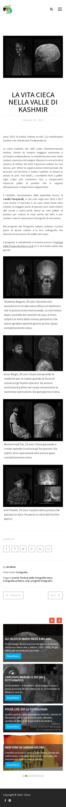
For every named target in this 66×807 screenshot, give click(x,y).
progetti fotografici (41, 580)
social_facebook (5, 800)
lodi (27, 580)
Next (53, 595)
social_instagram (10, 800)
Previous (15, 595)
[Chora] (7, 9)
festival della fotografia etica (36, 577)
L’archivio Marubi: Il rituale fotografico (25, 678)
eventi (15, 577)
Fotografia (21, 572)
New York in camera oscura (24, 747)
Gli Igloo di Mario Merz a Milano (28, 639)
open (60, 9)
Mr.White (11, 567)
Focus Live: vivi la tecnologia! (26, 709)
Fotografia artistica (13, 580)
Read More (13, 656)
